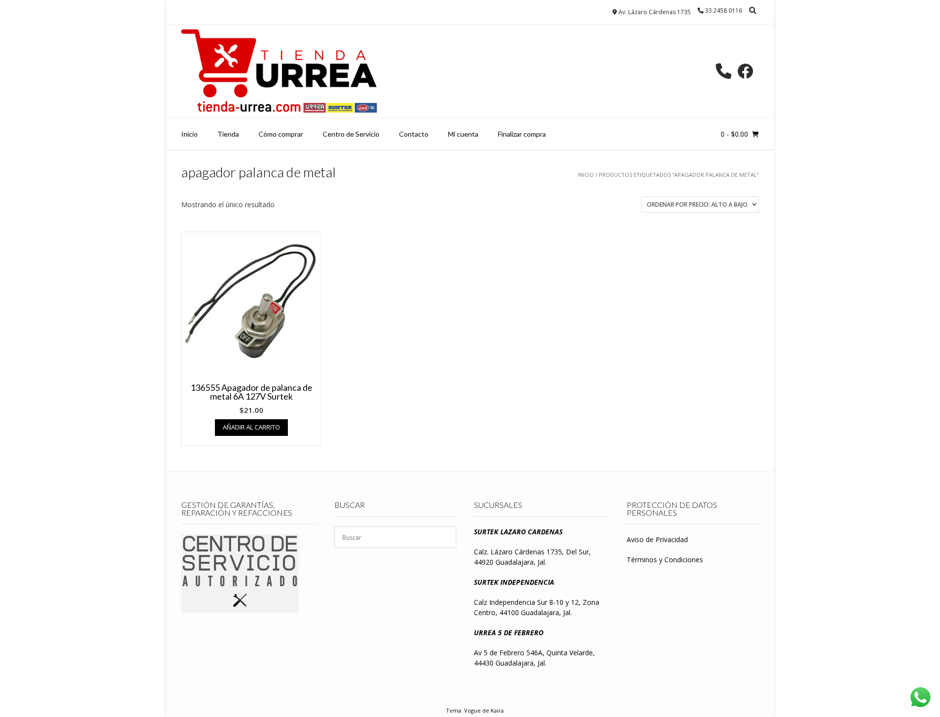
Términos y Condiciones (665, 559)
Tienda (228, 134)
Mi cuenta (463, 134)
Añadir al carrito (251, 427)
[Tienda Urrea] (279, 71)
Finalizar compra (522, 134)
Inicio (189, 134)
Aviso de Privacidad (657, 539)
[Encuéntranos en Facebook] (745, 71)
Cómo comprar (280, 134)
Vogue (472, 710)
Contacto (413, 134)
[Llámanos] (723, 71)
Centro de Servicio (351, 134)
